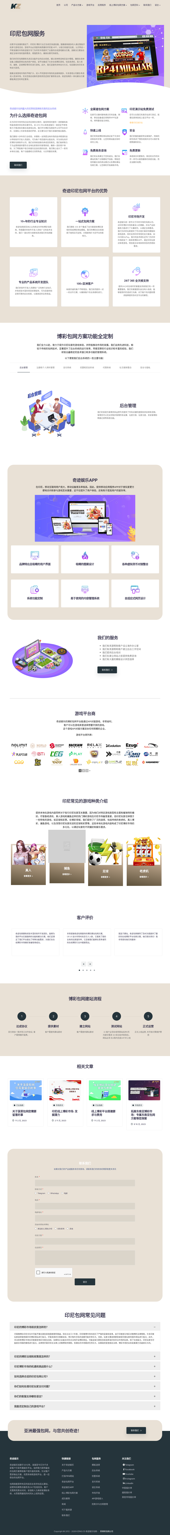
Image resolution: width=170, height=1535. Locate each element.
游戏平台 (90, 5)
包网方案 (16, 1471)
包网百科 (134, 5)
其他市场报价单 (129, 1497)
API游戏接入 (97, 1498)
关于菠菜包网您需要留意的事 (24, 1113)
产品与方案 (76, 5)
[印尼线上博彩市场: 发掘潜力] (65, 1089)
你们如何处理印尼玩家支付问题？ (32, 1386)
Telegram (129, 1465)
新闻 (64, 1504)
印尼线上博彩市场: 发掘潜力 (65, 1113)
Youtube (129, 1474)
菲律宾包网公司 (106, 1531)
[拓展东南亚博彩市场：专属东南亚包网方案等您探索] (144, 1089)
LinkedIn (129, 1483)
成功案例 (66, 1498)
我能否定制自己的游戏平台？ (30, 1406)
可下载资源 (67, 1509)
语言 (157, 5)
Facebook (130, 1469)
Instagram (130, 1478)
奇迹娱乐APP (68, 1487)
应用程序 (102, 5)
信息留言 (39, 1247)
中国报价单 (127, 1488)
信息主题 (39, 1235)
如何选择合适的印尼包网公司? (31, 1376)
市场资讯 (59, 1105)
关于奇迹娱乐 (68, 1465)
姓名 (37, 1177)
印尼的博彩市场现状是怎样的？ (31, 1327)
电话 (37, 1200)
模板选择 (96, 1465)
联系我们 (147, 5)
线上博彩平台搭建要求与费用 (103, 1113)
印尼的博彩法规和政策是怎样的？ (32, 1356)
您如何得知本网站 (42, 1224)
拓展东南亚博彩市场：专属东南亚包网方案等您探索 (143, 1114)
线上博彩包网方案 (117, 5)
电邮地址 (39, 1212)
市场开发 (96, 1493)
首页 (58, 5)
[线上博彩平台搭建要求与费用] (105, 1089)
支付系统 (96, 1481)
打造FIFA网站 (68, 1476)
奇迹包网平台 (68, 1481)
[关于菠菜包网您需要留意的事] (26, 1089)
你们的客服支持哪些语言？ (29, 1396)
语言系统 (96, 1487)
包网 (18, 1477)
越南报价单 (127, 1492)
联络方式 (39, 1189)
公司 (66, 5)
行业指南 (20, 1105)
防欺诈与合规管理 (100, 1504)
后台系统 (96, 1470)
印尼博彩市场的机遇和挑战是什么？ (34, 1366)
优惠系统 (96, 1476)
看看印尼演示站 (136, 122)
